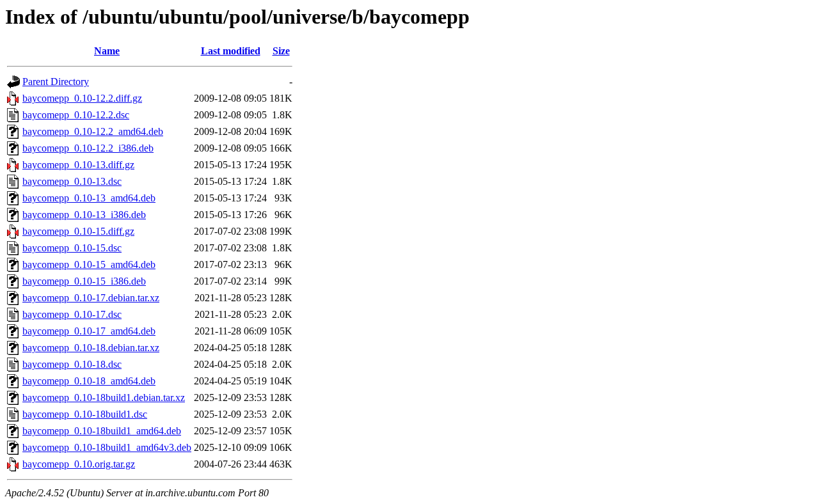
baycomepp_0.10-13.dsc (72, 181)
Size (281, 50)
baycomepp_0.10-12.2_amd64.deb (92, 131)
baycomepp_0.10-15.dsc (72, 247)
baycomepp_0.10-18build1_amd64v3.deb (106, 447)
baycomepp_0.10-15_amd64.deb (88, 264)
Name (107, 50)
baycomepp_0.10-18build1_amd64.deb (101, 430)
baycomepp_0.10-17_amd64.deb (88, 331)
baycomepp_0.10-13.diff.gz (78, 164)
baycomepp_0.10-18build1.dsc (84, 414)
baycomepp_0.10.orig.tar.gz (78, 464)
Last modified (230, 50)
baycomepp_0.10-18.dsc (72, 364)
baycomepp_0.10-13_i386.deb (84, 214)
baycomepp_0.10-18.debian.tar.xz (90, 347)
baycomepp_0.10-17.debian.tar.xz (90, 297)
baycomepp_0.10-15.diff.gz (78, 231)
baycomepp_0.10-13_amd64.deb (88, 198)
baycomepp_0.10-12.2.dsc (75, 114)
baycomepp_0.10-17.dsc (72, 314)
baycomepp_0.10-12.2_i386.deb (88, 148)
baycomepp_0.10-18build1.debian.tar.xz (103, 397)
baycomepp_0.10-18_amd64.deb (88, 380)
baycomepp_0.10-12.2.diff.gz (82, 98)
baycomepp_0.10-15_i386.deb (84, 281)
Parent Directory (55, 81)
